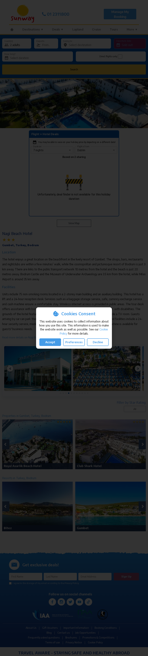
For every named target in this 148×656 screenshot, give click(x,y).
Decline (98, 342)
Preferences (74, 342)
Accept (50, 342)
